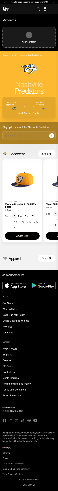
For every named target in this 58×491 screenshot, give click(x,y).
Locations (7, 332)
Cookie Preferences (29, 479)
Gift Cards (7, 366)
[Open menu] (52, 9)
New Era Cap (16, 410)
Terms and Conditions (14, 389)
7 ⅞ (36, 221)
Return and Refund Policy (16, 383)
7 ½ (15, 221)
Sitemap (6, 452)
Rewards (7, 326)
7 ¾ (29, 221)
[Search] (38, 9)
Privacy (6, 458)
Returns (6, 360)
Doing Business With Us (15, 320)
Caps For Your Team (13, 315)
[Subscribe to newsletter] (51, 135)
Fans (5, 55)
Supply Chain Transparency (16, 468)
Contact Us (8, 372)
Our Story (7, 303)
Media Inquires (10, 378)
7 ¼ (26, 216)
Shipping (7, 354)
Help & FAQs (9, 348)
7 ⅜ (33, 216)
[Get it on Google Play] (43, 286)
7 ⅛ (20, 216)
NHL (14, 55)
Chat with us (29, 484)
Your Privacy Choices (12, 474)
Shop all (47, 153)
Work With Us (9, 309)
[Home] (6, 9)
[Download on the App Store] (15, 286)
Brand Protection (11, 395)
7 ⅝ (22, 221)
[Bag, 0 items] (45, 9)
